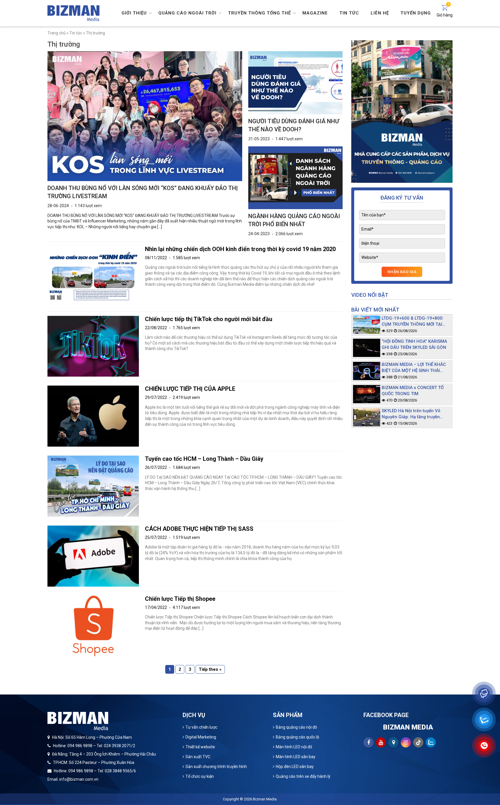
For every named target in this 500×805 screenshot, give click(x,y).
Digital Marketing (200, 737)
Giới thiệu (134, 13)
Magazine (315, 13)
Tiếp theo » (210, 669)
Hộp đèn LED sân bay (295, 766)
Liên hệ (380, 13)
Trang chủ (56, 33)
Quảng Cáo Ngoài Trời (187, 13)
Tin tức (349, 13)
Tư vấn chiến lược (201, 727)
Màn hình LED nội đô (294, 747)
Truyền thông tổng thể (259, 13)
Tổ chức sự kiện (199, 776)
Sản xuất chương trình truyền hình (216, 766)
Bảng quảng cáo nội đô (296, 727)
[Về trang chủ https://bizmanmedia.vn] (73, 12)
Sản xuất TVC (197, 756)
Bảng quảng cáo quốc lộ (297, 737)
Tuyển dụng (415, 13)
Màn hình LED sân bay (295, 756)
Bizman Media (265, 799)
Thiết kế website (200, 747)
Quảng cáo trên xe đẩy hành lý (303, 776)
